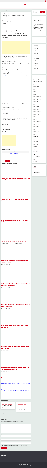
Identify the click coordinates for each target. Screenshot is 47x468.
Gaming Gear (36, 106)
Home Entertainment (37, 111)
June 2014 (36, 63)
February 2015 (36, 55)
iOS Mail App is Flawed (7, 405)
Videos (35, 161)
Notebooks (36, 136)
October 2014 (36, 56)
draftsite (9, 18)
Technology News (37, 156)
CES (2, 377)
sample (9, 407)
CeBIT (35, 91)
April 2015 (36, 51)
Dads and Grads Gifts (37, 99)
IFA (35, 116)
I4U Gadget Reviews (37, 114)
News (9, 13)
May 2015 (36, 50)
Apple (3, 403)
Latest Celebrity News (38, 119)
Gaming (35, 104)
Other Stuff (36, 139)
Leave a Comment (5, 126)
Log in (35, 169)
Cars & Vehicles (37, 89)
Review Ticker (36, 144)
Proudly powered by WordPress (17, 465)
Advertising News (37, 79)
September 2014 (37, 58)
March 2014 (36, 68)
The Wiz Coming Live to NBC (8, 241)
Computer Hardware (37, 96)
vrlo (23, 4)
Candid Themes (32, 465)
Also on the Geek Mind (38, 81)
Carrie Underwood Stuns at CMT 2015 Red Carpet (23, 407)
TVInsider (11, 70)
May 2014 (36, 65)
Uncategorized (13, 13)
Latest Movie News (37, 121)
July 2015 (36, 48)
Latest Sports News (37, 124)
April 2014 (36, 66)
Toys (35, 158)
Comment (2, 423)
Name (2, 434)
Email (2, 438)
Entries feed (36, 170)
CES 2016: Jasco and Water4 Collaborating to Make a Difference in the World (16, 390)
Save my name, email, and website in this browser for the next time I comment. (14, 445)
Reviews (35, 146)
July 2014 (36, 61)
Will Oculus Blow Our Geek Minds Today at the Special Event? (38, 21)
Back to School (36, 86)
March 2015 (36, 53)
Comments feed (37, 172)
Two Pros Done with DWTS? (21, 241)
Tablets (35, 154)
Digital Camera (36, 101)
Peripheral (36, 141)
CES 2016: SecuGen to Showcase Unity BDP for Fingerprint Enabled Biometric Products (15, 383)
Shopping (35, 149)
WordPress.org (36, 174)
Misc (35, 129)
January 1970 (36, 71)
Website (2, 441)
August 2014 (36, 60)
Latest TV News (4, 13)
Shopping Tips (36, 151)
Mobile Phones (36, 131)
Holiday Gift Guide (37, 109)
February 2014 (36, 70)
